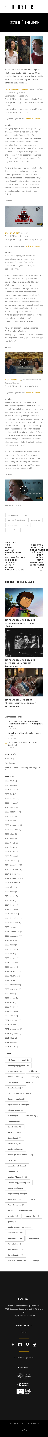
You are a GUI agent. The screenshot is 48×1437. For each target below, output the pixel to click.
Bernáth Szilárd (15, 1077)
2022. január (10, 1015)
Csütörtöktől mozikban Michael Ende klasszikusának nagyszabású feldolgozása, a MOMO (26, 723)
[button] (41, 6)
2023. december (11, 918)
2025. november (11, 816)
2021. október (10, 1024)
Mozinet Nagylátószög (19, 1183)
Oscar (26, 525)
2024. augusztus (11, 883)
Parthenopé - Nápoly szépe (20, 1210)
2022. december (11, 971)
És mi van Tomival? (17, 1261)
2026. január (10, 807)
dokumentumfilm (16, 1099)
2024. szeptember (12, 878)
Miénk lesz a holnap (17, 1166)
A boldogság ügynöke (18, 1066)
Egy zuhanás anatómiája (16, 520)
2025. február (10, 856)
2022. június (10, 993)
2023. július (9, 940)
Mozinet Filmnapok (17, 1177)
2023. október (10, 927)
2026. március (10, 798)
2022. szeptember (12, 984)
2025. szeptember (12, 825)
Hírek (19, 506)
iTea (25, 1430)
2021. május (10, 1047)
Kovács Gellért (15, 1149)
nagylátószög (15, 1188)
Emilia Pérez (14, 1121)
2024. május (10, 896)
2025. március (10, 851)
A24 (26, 515)
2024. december (11, 865)
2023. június (10, 945)
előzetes (13, 1116)
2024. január (10, 914)
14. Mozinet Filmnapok (18, 1060)
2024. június (10, 891)
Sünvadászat (15, 1238)
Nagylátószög (10, 763)
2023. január (10, 967)
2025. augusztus (11, 829)
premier (13, 1216)
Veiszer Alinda (15, 1249)
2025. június (10, 838)
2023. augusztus (11, 936)
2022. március (10, 1007)
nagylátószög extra (17, 1194)
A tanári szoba (13, 515)
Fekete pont (14, 1132)
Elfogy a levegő (15, 1110)
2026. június (10, 785)
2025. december (11, 812)
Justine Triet (12, 525)
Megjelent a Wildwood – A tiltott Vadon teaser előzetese (27, 734)
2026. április (10, 794)
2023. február (10, 962)
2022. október (10, 980)
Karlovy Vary (14, 1144)
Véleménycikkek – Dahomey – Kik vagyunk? (23, 767)
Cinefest (13, 1082)
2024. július (9, 887)
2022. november (11, 976)
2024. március (10, 905)
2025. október (10, 820)
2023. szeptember (12, 931)
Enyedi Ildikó (15, 1127)
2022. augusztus (11, 989)
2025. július (9, 834)
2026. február (10, 803)
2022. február (10, 1011)
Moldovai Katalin (16, 1171)
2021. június (10, 1042)
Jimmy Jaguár (14, 1138)
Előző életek (35, 520)
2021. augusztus (11, 1033)
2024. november (11, 869)
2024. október (10, 874)
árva (36, 1261)
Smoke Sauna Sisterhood (19, 1227)
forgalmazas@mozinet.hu (24, 1315)
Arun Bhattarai (15, 1071)
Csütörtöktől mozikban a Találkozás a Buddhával (23, 743)
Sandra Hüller (13, 530)
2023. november (11, 922)
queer (12, 1222)
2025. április (10, 847)
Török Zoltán (14, 1244)
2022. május (10, 998)
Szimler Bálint (15, 1233)
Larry (11, 1160)
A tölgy (33, 1071)
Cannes (34, 1077)
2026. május (10, 789)
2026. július (9, 781)
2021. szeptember (12, 1029)
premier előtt (31, 1216)
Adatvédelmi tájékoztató (24, 1357)
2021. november (11, 1020)
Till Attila (33, 1238)
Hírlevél (24, 1332)
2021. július (9, 1038)
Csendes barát (15, 1088)
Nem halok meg (16, 1199)
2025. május (10, 843)
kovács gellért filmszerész (20, 1155)
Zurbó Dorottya (15, 1255)
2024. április (10, 900)
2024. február (10, 909)
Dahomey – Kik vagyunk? (19, 1093)
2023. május (10, 949)
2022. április (10, 1002)
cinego (29, 1082)
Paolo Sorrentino (16, 1205)
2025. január (10, 860)
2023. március (10, 958)
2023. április (10, 953)
